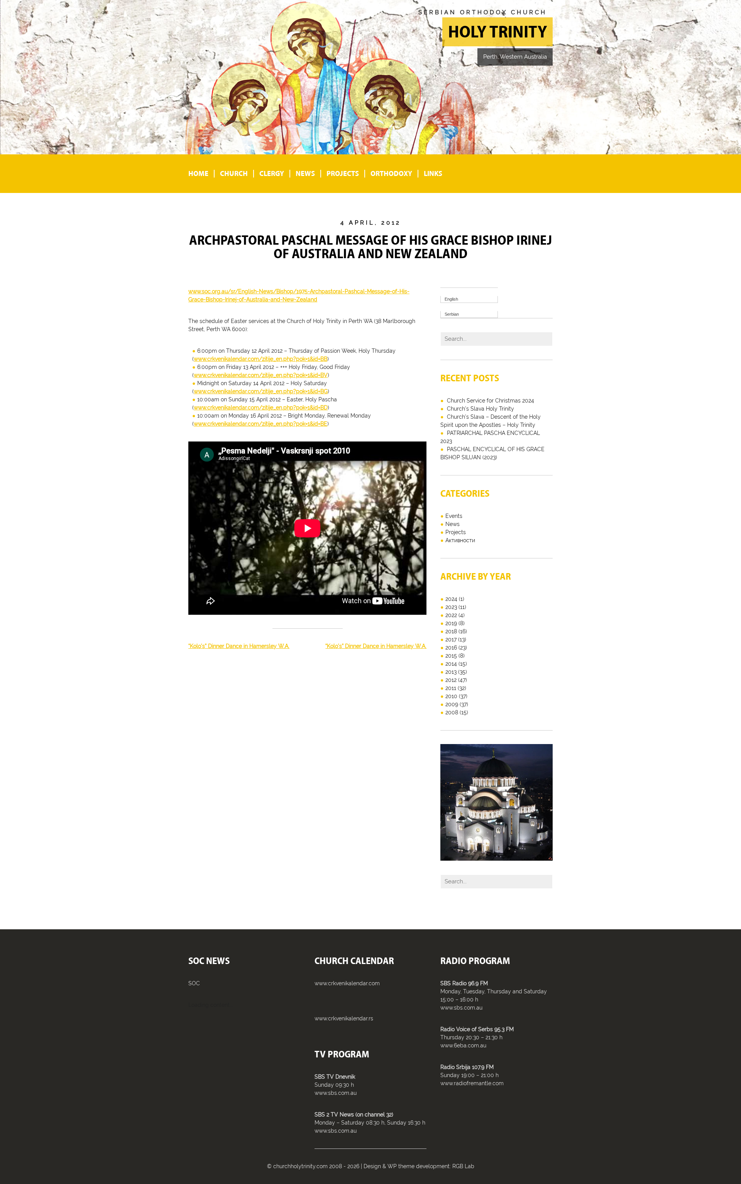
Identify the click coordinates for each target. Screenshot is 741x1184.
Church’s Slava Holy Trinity (480, 409)
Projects (343, 173)
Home (198, 173)
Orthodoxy (391, 173)
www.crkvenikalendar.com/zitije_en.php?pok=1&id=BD (261, 407)
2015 (451, 656)
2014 (451, 664)
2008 (451, 712)
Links (433, 173)
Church (234, 173)
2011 (450, 688)
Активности (460, 540)
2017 (451, 639)
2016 (451, 647)
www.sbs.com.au (336, 1093)
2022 (451, 615)
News (305, 173)
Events (453, 516)
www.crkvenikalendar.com (347, 983)
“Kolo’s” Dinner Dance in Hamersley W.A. (238, 646)
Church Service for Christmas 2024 (490, 400)
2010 (451, 696)
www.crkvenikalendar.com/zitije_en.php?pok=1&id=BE (260, 424)
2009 (451, 704)
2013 (451, 672)
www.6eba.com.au (463, 1045)
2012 (451, 680)
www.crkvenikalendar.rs (344, 1018)
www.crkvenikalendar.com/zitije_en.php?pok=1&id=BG (261, 391)
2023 (451, 607)
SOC (194, 983)
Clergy (271, 173)
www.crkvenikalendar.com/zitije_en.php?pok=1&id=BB (260, 359)
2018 (451, 631)
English (451, 299)
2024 (451, 599)
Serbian (452, 314)
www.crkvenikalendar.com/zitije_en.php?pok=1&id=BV (261, 375)
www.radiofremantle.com (472, 1083)
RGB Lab (463, 1166)
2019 (451, 623)
